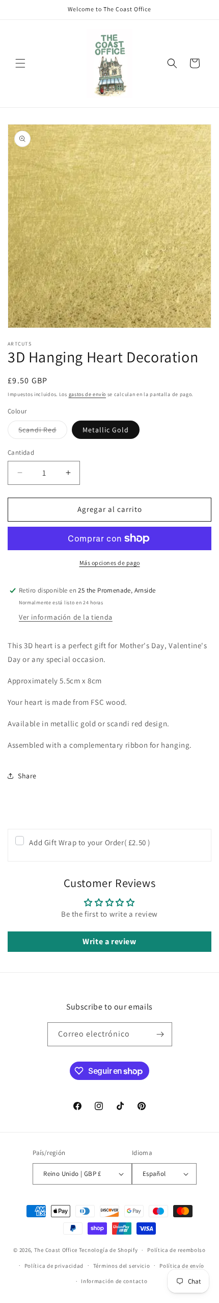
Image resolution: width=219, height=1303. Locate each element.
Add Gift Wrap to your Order (89, 842)
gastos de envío (87, 394)
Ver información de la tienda (66, 617)
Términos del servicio (121, 1265)
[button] (20, 63)
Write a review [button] (109, 941)
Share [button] (27, 775)
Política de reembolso (176, 1249)
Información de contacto (114, 1281)
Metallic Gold (106, 429)
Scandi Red (42, 432)
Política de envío (181, 1265)
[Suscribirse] (160, 1034)
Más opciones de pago (109, 563)
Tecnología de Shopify (108, 1249)
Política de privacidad (54, 1265)
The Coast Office (55, 1249)
